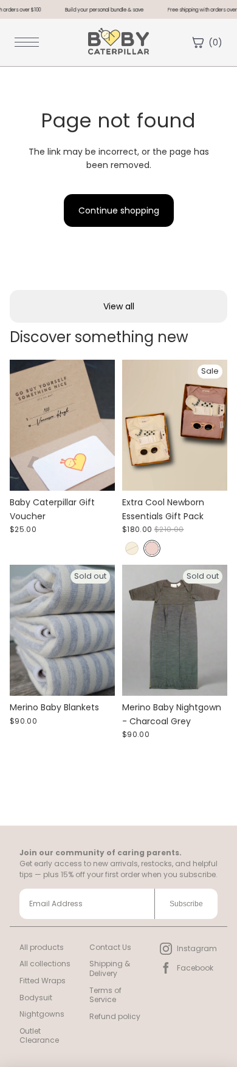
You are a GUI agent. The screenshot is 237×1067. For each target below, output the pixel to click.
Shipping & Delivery (109, 968)
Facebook (195, 968)
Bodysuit (35, 997)
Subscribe (186, 904)
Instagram (197, 948)
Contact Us (110, 947)
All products (41, 947)
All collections (44, 963)
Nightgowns (41, 1014)
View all (118, 306)
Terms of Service (105, 995)
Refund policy (114, 1016)
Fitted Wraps (42, 980)
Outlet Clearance (39, 1036)
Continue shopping (118, 210)
